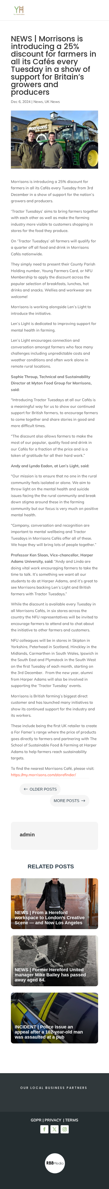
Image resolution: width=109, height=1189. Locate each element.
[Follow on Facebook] (44, 1129)
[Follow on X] (54, 1129)
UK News (52, 101)
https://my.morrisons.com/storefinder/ (43, 774)
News (38, 101)
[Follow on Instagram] (65, 1129)
